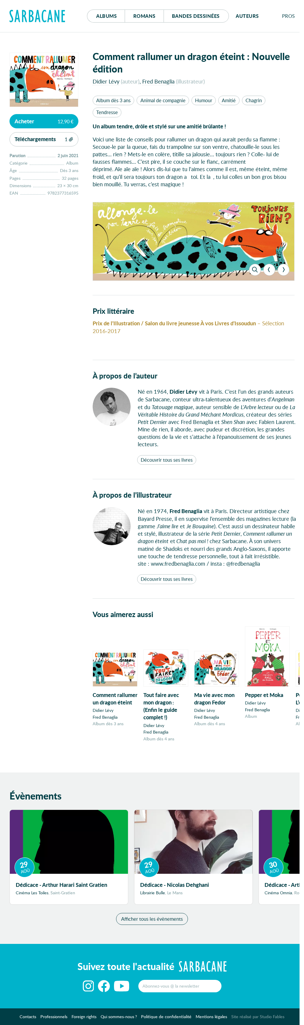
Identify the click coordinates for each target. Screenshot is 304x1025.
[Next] (283, 270)
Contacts (28, 1016)
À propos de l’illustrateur (132, 495)
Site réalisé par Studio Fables (257, 1016)
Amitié (229, 100)
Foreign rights (84, 1016)
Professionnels (53, 1016)
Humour (203, 100)
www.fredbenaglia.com (178, 563)
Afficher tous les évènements (152, 918)
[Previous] (269, 270)
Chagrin (254, 100)
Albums (106, 15)
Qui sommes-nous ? (119, 1016)
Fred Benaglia (158, 81)
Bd (196, 15)
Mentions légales (211, 1016)
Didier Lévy (106, 81)
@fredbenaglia (243, 563)
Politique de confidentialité (166, 1016)
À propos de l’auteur (125, 375)
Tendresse (107, 112)
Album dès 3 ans (113, 100)
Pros (288, 15)
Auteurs (247, 15)
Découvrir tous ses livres (167, 459)
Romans (144, 15)
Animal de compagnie (163, 100)
